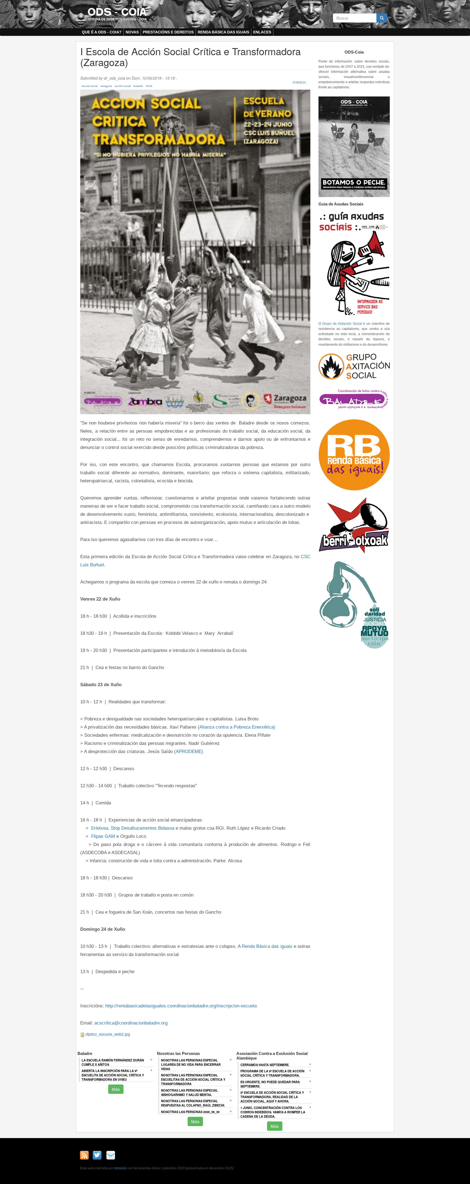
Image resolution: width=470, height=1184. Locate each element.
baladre (138, 86)
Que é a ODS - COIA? (102, 32)
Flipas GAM (103, 836)
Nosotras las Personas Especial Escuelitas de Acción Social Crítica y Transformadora (193, 1079)
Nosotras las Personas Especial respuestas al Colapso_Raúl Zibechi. (193, 1103)
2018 (149, 86)
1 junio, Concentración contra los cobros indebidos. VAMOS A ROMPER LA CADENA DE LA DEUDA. (272, 1112)
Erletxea (99, 828)
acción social (123, 86)
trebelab (120, 1168)
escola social (90, 86)
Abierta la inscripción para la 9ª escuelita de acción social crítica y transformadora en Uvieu (113, 1075)
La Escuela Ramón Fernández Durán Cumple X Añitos (113, 1062)
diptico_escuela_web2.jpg (108, 1034)
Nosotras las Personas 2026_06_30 (190, 1112)
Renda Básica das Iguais (223, 32)
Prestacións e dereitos (168, 32)
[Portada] (117, 14)
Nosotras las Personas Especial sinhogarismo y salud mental (189, 1092)
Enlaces (262, 32)
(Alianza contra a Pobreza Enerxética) (236, 726)
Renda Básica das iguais (267, 946)
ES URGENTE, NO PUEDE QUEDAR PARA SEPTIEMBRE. (270, 1084)
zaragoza (106, 86)
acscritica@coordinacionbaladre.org (131, 1022)
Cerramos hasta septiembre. (264, 1065)
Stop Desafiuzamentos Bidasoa (142, 828)
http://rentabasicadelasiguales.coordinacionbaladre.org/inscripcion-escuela (181, 1005)
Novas (132, 32)
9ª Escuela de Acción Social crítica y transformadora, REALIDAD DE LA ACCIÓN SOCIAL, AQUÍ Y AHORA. (272, 1096)
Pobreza (299, 82)
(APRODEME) (188, 751)
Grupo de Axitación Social (342, 324)
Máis (116, 1089)
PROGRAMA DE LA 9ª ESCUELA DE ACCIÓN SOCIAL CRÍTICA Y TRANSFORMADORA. (272, 1073)
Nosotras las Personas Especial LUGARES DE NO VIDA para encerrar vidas (191, 1064)
